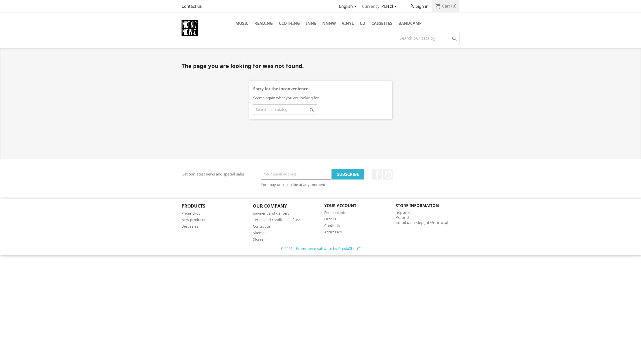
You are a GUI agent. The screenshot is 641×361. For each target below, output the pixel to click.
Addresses (333, 232)
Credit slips (333, 225)
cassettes (381, 23)
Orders (330, 219)
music (241, 23)
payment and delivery (271, 213)
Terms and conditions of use (277, 219)
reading (263, 23)
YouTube (388, 174)
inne (311, 23)
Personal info (335, 212)
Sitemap (260, 232)
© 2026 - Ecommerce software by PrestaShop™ (320, 248)
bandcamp (410, 23)
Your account (340, 205)
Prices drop (191, 213)
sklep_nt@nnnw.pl (431, 222)
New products (193, 219)
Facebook (377, 174)
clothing (289, 23)
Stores (258, 239)
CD (362, 23)
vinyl (348, 23)
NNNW (329, 23)
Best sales (190, 226)
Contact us (192, 6)
